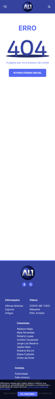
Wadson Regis (25, 328)
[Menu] (5, 7)
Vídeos (34, 300)
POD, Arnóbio (37, 313)
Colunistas (23, 323)
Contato (19, 368)
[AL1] (27, 272)
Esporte (9, 309)
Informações (12, 300)
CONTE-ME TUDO (40, 305)
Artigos (9, 313)
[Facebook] (24, 284)
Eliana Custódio (25, 354)
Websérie (35, 309)
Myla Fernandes (25, 332)
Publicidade (21, 373)
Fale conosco (22, 377)
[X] (31, 284)
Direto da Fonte (25, 357)
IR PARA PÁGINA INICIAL (27, 72)
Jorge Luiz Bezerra (27, 343)
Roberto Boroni (25, 350)
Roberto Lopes (25, 336)
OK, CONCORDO (27, 394)
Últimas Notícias (14, 305)
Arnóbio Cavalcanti (27, 339)
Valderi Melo (24, 347)
